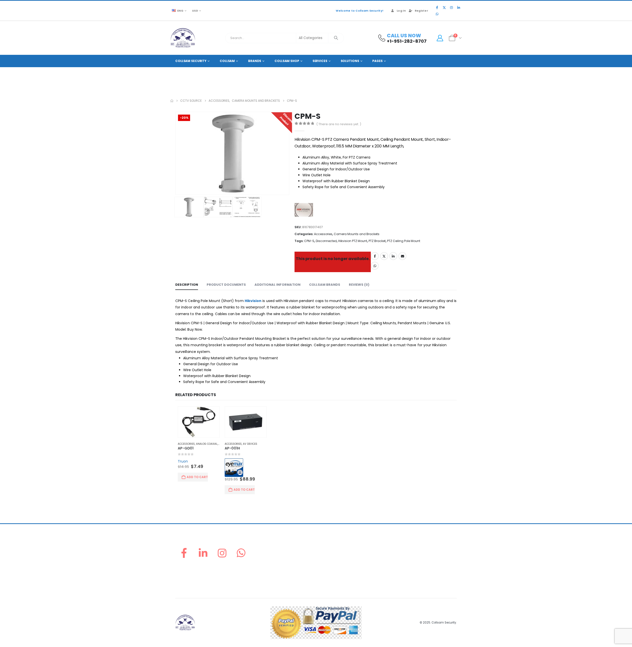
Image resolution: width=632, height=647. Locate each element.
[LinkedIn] (458, 7)
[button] (176, 153)
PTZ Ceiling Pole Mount (403, 241)
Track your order (331, 570)
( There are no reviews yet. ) (338, 124)
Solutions (350, 61)
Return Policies (402, 547)
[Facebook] (437, 7)
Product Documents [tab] (226, 284)
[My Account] (440, 38)
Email (402, 256)
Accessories (323, 234)
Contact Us (327, 582)
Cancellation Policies (407, 564)
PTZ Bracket (377, 241)
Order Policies (401, 552)
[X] (444, 7)
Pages (377, 61)
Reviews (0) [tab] (359, 284)
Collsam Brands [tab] (324, 284)
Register (421, 11)
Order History (329, 558)
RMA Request (328, 564)
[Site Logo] (182, 38)
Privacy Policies (402, 570)
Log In (401, 11)
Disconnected (326, 241)
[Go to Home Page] (171, 101)
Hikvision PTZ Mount (352, 241)
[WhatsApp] (437, 14)
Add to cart (194, 478)
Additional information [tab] (277, 284)
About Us (325, 547)
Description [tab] (186, 284)
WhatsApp (375, 266)
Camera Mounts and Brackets (356, 234)
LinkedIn (393, 256)
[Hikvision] (305, 211)
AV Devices (248, 444)
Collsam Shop (287, 61)
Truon (180, 462)
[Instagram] (451, 7)
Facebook (375, 256)
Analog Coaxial (204, 444)
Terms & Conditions (405, 576)
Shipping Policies (403, 558)
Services (320, 61)
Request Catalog (332, 576)
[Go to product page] (197, 422)
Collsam (227, 61)
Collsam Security (190, 61)
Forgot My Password (334, 552)
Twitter (384, 256)
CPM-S (309, 241)
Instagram (222, 553)
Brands (254, 61)
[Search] (336, 38)
